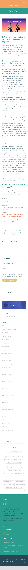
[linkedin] (22, 559)
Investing (5, 357)
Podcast (5, 388)
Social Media (6, 423)
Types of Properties (8, 430)
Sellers (5, 413)
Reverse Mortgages (8, 409)
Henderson (6, 346)
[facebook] (19, 559)
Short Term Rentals (8, 420)
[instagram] (16, 559)
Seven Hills (6, 416)
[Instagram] (2, 316)
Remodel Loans (7, 402)
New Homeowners (8, 385)
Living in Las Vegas (8, 364)
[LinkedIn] (7, 316)
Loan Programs (7, 367)
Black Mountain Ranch (9, 329)
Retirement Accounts (9, 406)
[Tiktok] (14, 316)
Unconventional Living (9, 434)
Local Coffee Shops (8, 371)
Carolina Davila (7, 332)
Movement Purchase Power (10, 378)
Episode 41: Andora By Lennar (11, 542)
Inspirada (5, 350)
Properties (6, 392)
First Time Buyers (8, 343)
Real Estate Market (8, 395)
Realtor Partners (7, 399)
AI (3, 325)
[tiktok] (24, 562)
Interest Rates (7, 353)
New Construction (8, 381)
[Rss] (12, 316)
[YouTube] (9, 316)
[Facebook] (5, 316)
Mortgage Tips (7, 374)
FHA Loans (6, 339)
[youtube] (24, 559)
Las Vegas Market (8, 360)
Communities (7, 336)
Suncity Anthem (7, 427)
